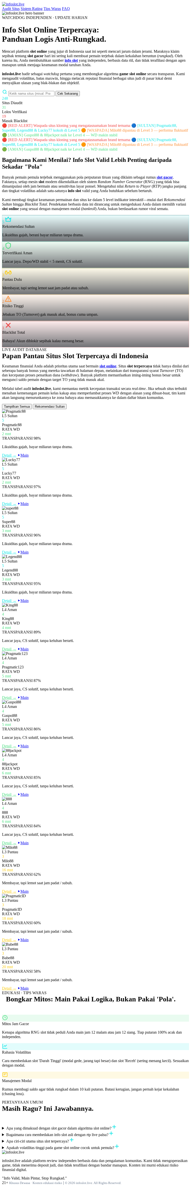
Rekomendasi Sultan (50, 406)
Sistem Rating (32, 8)
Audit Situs (11, 8)
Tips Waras (52, 8)
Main (24, 455)
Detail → (9, 455)
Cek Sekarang (67, 93)
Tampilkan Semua (17, 406)
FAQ (66, 8)
